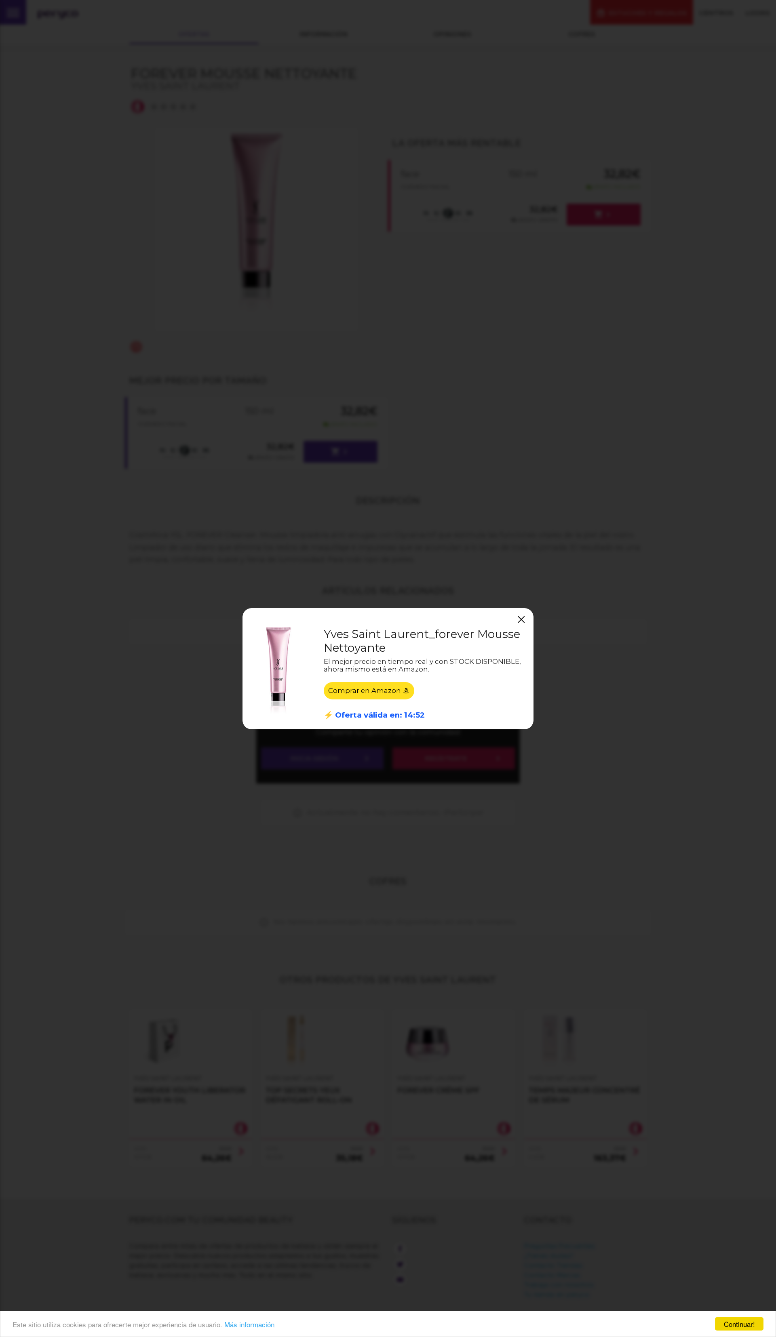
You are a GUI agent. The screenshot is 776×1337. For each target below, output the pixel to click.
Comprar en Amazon (365, 690)
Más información (249, 1324)
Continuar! (739, 1324)
